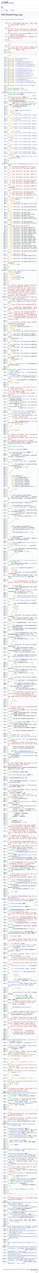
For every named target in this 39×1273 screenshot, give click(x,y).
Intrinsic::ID (32, 163)
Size (20, 809)
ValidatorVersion (26, 156)
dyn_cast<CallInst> (28, 736)
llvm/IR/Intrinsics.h (23, 76)
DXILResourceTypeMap (15, 449)
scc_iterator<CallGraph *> (22, 945)
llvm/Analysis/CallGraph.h (25, 64)
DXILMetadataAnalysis (22, 1137)
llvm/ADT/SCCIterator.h (24, 61)
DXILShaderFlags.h (22, 58)
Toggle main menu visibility (2, 7)
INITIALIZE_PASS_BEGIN (16, 1246)
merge (17, 748)
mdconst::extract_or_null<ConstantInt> (22, 849)
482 (4, 1093)
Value (21, 461)
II (23, 298)
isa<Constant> (20, 363)
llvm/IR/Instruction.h (24, 72)
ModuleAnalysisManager (16, 1128)
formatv (16, 1045)
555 (4, 1261)
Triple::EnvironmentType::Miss (24, 147)
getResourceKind (27, 596)
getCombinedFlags (23, 1164)
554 (4, 1258)
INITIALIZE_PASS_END (15, 1258)
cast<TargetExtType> (17, 576)
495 (4, 1124)
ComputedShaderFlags (20, 443)
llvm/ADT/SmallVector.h (24, 63)
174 (4, 396)
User (19, 411)
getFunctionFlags (23, 1180)
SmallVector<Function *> (19, 965)
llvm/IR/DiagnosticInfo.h (25, 70)
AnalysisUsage (22, 1227)
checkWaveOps (21, 163)
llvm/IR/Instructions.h (24, 73)
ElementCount (29, 656)
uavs (17, 103)
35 (4, 92)
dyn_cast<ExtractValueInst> (18, 414)
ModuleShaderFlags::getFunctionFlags (21, 1093)
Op (25, 461)
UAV (19, 794)
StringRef (17, 372)
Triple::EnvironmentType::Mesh (24, 152)
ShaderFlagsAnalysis (25, 1156)
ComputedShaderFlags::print (22, 1039)
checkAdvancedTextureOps (26, 297)
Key (23, 372)
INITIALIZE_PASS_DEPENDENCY (18, 1252)
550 (4, 1246)
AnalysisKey (12, 1121)
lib (1, 10)
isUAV (27, 591)
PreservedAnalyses (14, 1149)
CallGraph (13, 936)
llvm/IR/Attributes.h (23, 69)
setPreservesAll (17, 1229)
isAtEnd (29, 946)
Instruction (17, 446)
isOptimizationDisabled (25, 369)
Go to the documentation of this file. (12, 19)
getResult (32, 1133)
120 (4, 270)
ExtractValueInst (25, 412)
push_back (25, 1007)
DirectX (13, 10)
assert (12, 402)
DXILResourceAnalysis (15, 1134)
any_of (30, 101)
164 (4, 369)
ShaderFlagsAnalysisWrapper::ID (23, 1242)
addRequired (16, 1236)
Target (6, 10)
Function (19, 739)
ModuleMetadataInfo (15, 97)
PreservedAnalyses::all (23, 1189)
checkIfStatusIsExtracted (21, 396)
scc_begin (13, 946)
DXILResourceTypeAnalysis (21, 1131)
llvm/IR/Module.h (22, 79)
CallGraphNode (20, 968)
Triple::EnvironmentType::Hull (24, 127)
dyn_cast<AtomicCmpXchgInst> (22, 722)
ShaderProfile (24, 110)
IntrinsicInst (16, 298)
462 (4, 1039)
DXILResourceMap (13, 94)
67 (4, 163)
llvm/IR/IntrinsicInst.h (24, 75)
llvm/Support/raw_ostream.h (25, 85)
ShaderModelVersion (25, 854)
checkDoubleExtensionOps (26, 270)
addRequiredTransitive (20, 1230)
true (17, 1263)
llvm (21, 88)
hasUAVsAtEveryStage (24, 92)
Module (12, 371)
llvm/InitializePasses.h (24, 81)
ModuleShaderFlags (14, 1124)
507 (4, 1149)
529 (4, 1202)
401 (4, 899)
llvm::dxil (24, 90)
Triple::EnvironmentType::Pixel (24, 118)
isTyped (21, 652)
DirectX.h (19, 60)
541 (4, 1226)
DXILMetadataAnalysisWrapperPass (22, 1256)
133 (4, 297)
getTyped (19, 656)
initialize (17, 1141)
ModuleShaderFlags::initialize (23, 899)
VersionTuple (17, 911)
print (33, 1164)
